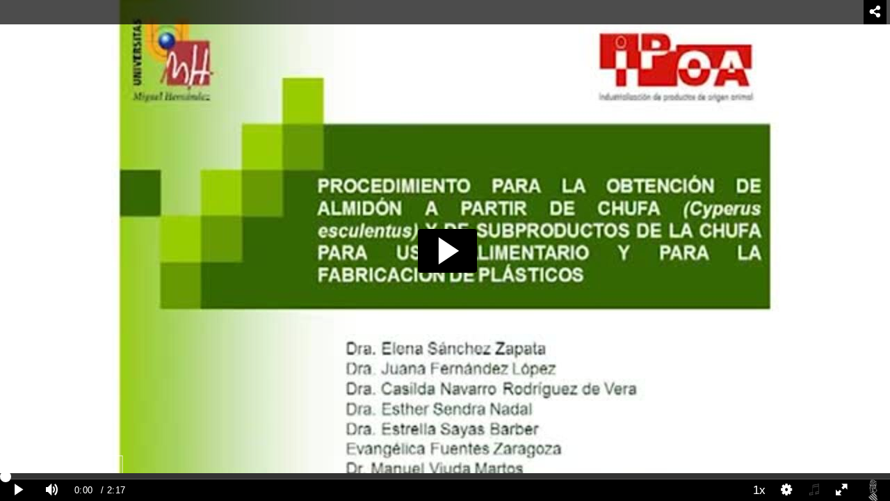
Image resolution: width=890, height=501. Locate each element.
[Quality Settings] (787, 490)
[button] (447, 251)
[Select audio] (814, 490)
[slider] (445, 476)
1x (759, 490)
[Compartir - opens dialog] (875, 12)
